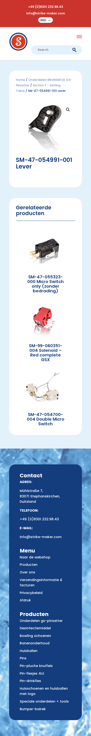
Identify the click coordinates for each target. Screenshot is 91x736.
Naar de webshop (35, 557)
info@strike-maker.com (45, 13)
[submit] (74, 50)
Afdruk (25, 600)
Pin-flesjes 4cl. (32, 673)
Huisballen (28, 650)
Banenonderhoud (35, 643)
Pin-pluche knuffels (36, 665)
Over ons (27, 572)
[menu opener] (79, 36)
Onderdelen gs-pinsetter (41, 620)
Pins (23, 658)
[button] (45, 20)
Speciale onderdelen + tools (44, 701)
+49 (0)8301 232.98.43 (45, 7)
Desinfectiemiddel (35, 628)
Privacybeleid (31, 592)
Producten (28, 564)
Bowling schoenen (35, 635)
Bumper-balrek (33, 709)
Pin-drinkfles (30, 680)
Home (20, 80)
